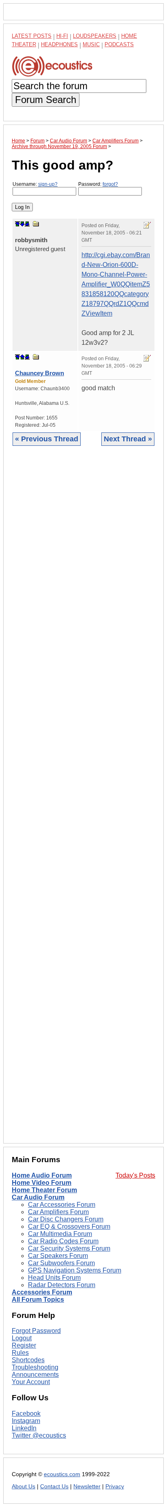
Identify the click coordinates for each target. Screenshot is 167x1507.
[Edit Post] (147, 225)
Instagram (26, 1420)
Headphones (59, 44)
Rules (20, 1352)
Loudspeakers (94, 36)
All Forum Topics (38, 1299)
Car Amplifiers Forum (58, 1211)
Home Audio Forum (42, 1175)
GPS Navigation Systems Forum (74, 1270)
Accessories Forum (42, 1292)
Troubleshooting (35, 1367)
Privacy (114, 1486)
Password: (98, 184)
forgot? (110, 184)
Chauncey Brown (39, 373)
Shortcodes (28, 1360)
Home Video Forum (41, 1182)
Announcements (35, 1374)
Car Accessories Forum (61, 1204)
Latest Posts (31, 36)
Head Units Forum (54, 1277)
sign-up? (48, 184)
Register (24, 1345)
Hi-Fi (62, 36)
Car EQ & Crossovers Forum (69, 1226)
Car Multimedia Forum (60, 1233)
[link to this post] (36, 223)
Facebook (26, 1413)
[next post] (22, 223)
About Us (23, 1486)
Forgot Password (36, 1330)
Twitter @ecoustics (39, 1435)
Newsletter (87, 1486)
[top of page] (17, 223)
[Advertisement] (83, 801)
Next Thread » (128, 439)
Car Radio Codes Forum (63, 1241)
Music (91, 44)
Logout (22, 1338)
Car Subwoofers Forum (61, 1263)
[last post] (27, 223)
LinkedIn (24, 1428)
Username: (35, 184)
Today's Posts (135, 1175)
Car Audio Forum (38, 1197)
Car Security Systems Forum (69, 1248)
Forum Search (45, 99)
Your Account (31, 1381)
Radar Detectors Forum (61, 1284)
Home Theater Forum (44, 1190)
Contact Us (54, 1486)
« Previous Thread (46, 439)
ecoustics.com (62, 1474)
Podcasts (119, 44)
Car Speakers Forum (58, 1255)
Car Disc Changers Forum (65, 1219)
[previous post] (22, 357)
